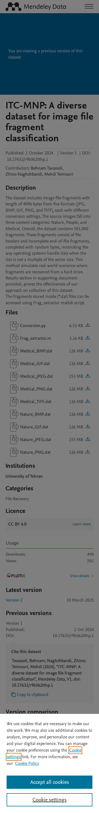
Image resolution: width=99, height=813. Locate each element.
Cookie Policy (27, 763)
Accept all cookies (49, 782)
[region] (49, 763)
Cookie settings (49, 799)
